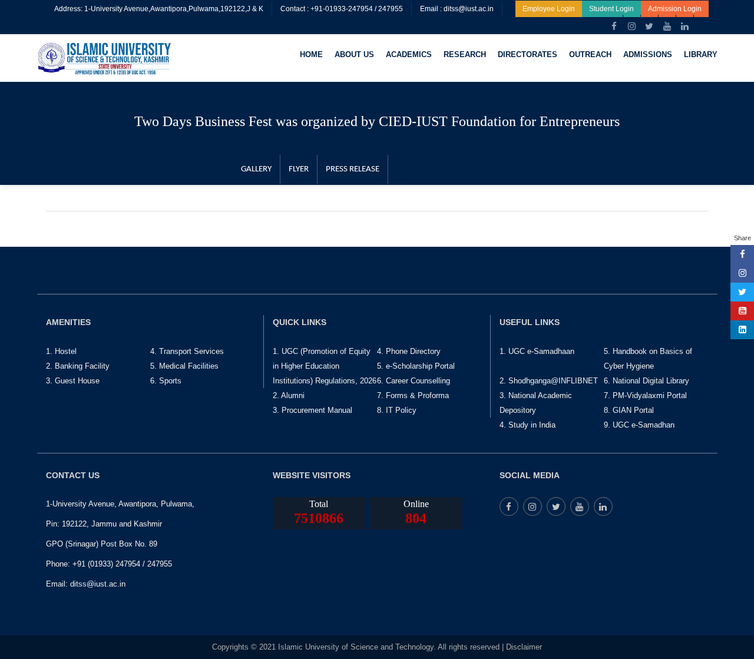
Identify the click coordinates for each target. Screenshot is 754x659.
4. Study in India (527, 424)
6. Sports (165, 380)
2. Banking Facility (78, 366)
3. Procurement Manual (312, 410)
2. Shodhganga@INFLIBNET (549, 380)
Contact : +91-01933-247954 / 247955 (341, 9)
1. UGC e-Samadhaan (537, 351)
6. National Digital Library (646, 380)
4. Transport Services (187, 351)
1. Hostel (61, 351)
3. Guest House (73, 380)
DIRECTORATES (527, 54)
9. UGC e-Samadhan (639, 424)
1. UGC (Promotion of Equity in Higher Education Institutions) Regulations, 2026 (324, 366)
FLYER (299, 169)
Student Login (611, 9)
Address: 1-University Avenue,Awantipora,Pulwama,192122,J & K (158, 9)
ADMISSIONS (647, 54)
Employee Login (548, 9)
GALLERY (256, 169)
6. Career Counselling (413, 380)
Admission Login (675, 9)
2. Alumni (289, 395)
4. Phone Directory (409, 351)
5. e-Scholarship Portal (416, 366)
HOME (311, 54)
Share (742, 237)
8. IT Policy (396, 410)
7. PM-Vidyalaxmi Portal (645, 395)
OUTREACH (590, 54)
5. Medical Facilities (184, 366)
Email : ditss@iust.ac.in (457, 9)
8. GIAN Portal (629, 410)
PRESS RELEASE (352, 169)
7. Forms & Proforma (413, 395)
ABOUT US (354, 54)
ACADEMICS (409, 54)
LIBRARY (700, 54)
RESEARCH (465, 54)
